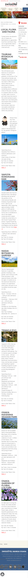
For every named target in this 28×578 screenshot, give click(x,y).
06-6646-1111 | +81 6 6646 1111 (14, 556)
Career (24, 564)
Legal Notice (5, 566)
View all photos (22, 16)
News (5, 544)
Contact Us (18, 564)
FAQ (1, 544)
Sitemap (12, 564)
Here (2, 167)
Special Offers (10, 9)
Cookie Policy (13, 566)
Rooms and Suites (16, 9)
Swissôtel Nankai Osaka (14, 0)
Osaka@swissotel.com (15, 560)
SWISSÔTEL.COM (4, 0)
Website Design (22, 566)
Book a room (25, 10)
